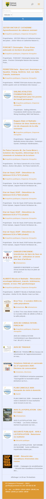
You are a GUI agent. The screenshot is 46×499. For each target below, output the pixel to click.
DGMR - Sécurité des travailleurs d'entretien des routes (26, 458)
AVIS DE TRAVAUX (22, 347)
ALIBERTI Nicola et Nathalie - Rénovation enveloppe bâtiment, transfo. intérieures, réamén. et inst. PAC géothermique (21, 281)
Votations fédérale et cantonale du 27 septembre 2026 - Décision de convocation (28, 365)
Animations (20, 307)
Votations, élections (23, 372)
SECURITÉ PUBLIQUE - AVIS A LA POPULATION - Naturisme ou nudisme (27, 434)
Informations (20, 263)
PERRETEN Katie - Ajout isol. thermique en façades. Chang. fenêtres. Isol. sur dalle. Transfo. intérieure (22, 72)
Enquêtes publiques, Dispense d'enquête (21, 34)
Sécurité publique (22, 440)
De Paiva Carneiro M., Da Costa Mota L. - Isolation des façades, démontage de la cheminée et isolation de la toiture (21, 152)
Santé (18, 394)
